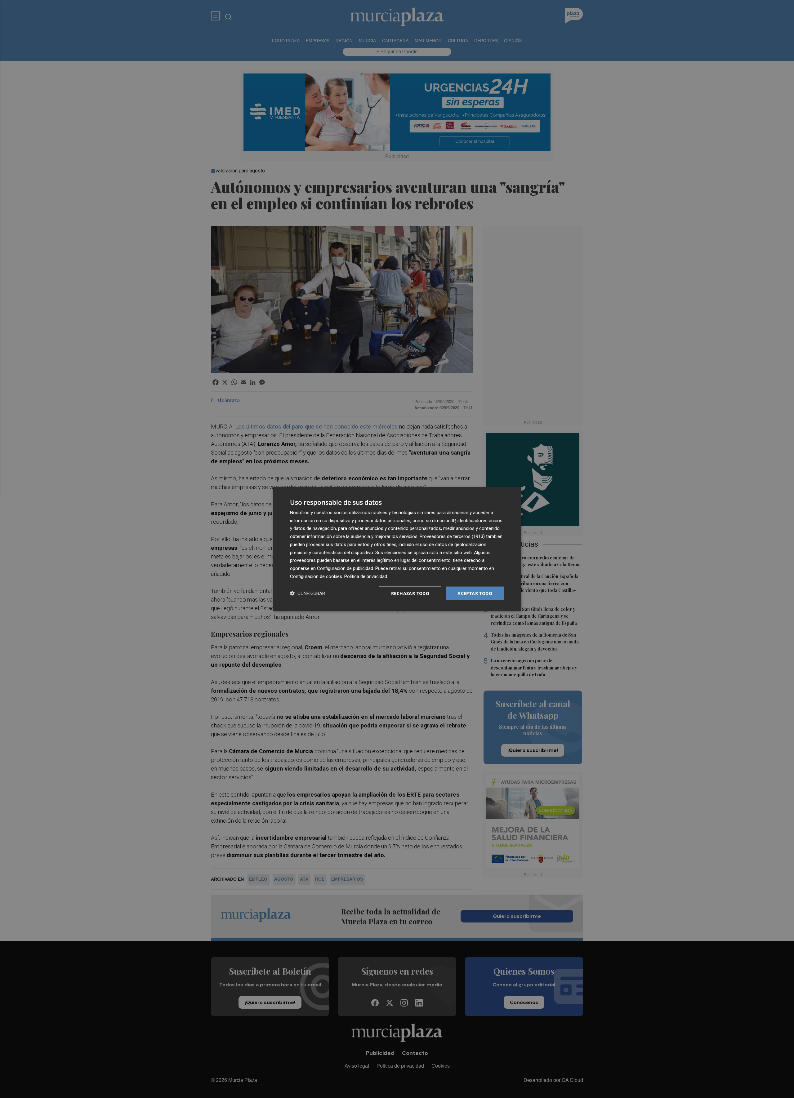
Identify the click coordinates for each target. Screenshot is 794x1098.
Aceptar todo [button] (474, 593)
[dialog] (397, 549)
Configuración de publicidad (345, 568)
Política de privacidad (365, 576)
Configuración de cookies (316, 576)
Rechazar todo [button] (410, 593)
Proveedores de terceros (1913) (452, 536)
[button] (307, 593)
